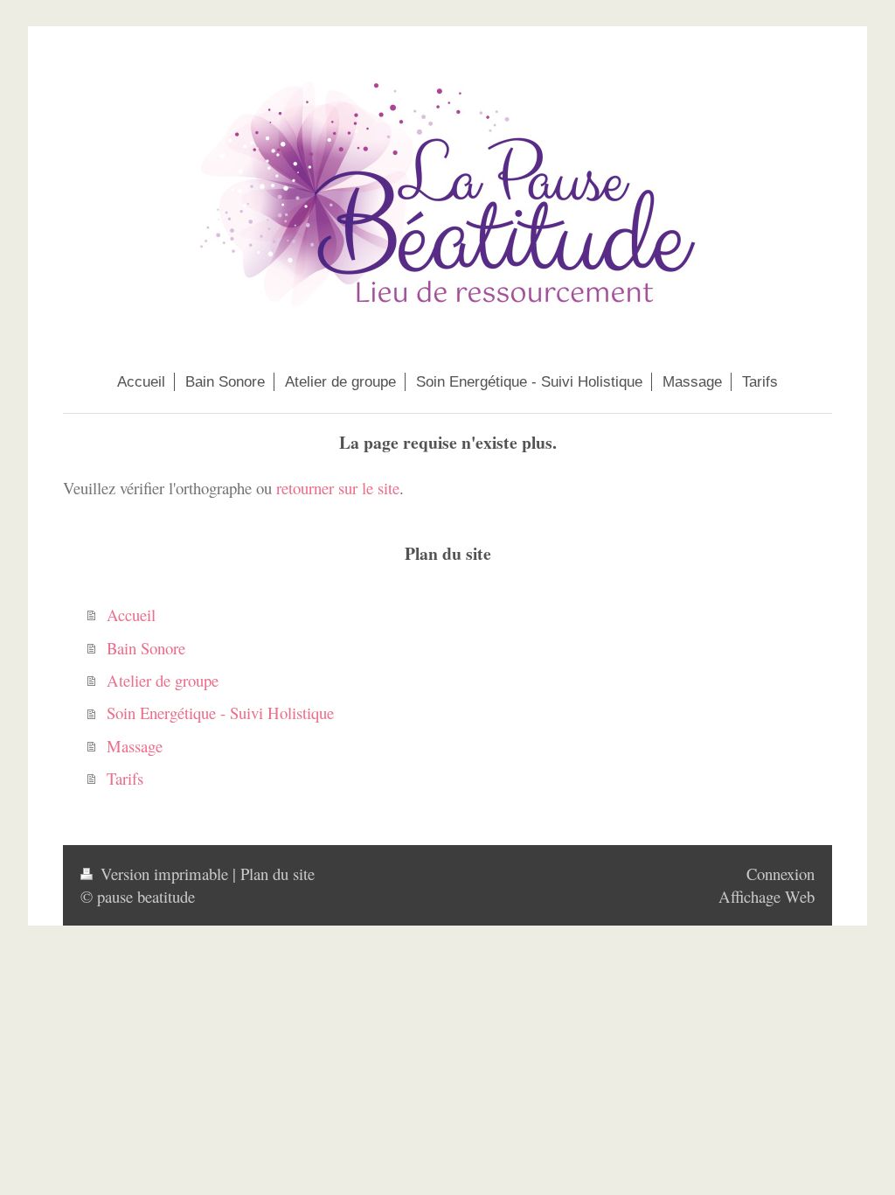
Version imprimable (164, 873)
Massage (135, 746)
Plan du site (277, 873)
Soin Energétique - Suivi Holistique (220, 712)
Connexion (780, 873)
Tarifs (125, 778)
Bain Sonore (146, 648)
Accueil (131, 614)
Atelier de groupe (163, 680)
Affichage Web (766, 896)
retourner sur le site (337, 488)
